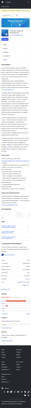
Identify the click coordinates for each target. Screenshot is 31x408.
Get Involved (19, 362)
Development (6, 56)
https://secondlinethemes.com (9, 205)
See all (28, 313)
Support (5, 59)
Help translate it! (26, 10)
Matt (3, 376)
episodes (20, 282)
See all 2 (28, 278)
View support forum (6, 327)
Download (4, 39)
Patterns (18, 357)
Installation (6, 52)
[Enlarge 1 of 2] (13, 213)
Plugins (18, 354)
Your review (4, 313)
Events (18, 364)
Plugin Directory (5, 6)
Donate (19, 367)
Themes (18, 352)
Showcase (19, 349)
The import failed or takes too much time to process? (8, 226)
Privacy (3, 357)
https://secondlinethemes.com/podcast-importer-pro (15, 161)
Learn (2, 362)
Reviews (5, 48)
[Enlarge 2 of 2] (27, 213)
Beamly (9, 149)
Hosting (3, 354)
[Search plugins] (16, 15)
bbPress (4, 379)
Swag (18, 369)
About (3, 349)
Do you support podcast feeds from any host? (7, 232)
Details (5, 44)
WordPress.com (6, 374)
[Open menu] (28, 2)
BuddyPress (5, 382)
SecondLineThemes (17, 35)
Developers (4, 367)
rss (28, 285)
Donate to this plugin (6, 340)
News (2, 352)
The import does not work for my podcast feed (8, 237)
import (27, 282)
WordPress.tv (5, 369)
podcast (24, 285)
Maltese (7, 388)
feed (24, 282)
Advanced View (5, 289)
